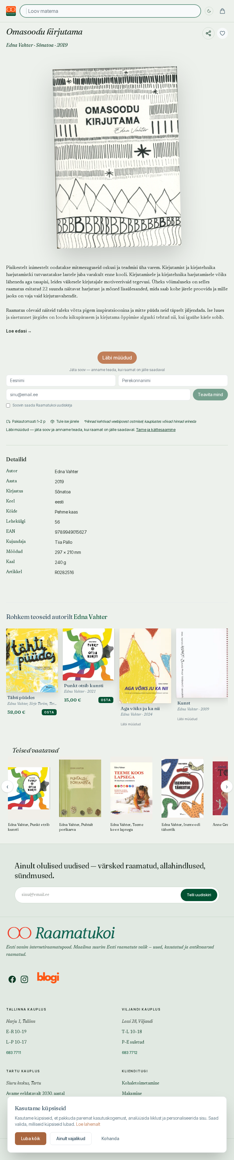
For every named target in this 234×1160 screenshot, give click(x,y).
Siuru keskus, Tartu (23, 1083)
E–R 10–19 (16, 1032)
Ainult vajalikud (70, 1138)
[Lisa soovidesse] (222, 33)
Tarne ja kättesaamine (156, 429)
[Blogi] (51, 979)
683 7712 (129, 1052)
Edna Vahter (19, 45)
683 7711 (13, 1052)
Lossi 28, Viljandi (137, 1022)
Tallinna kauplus (26, 1009)
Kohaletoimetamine (140, 1083)
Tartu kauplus (23, 1071)
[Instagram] (24, 979)
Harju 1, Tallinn (20, 1022)
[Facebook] (12, 979)
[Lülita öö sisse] (209, 11)
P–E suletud (133, 1042)
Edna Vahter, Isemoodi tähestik (180, 827)
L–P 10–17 (16, 1042)
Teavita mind (210, 394)
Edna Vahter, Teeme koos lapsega (126, 827)
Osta (49, 712)
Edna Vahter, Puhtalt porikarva (76, 827)
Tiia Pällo (63, 542)
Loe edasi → (19, 330)
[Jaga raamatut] (208, 33)
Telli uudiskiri (199, 894)
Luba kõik (30, 1138)
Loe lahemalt (88, 1124)
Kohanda (110, 1138)
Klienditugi (135, 1071)
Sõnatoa (45, 45)
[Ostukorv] (222, 11)
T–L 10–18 (132, 1032)
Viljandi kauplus (141, 1009)
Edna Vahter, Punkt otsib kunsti (29, 827)
